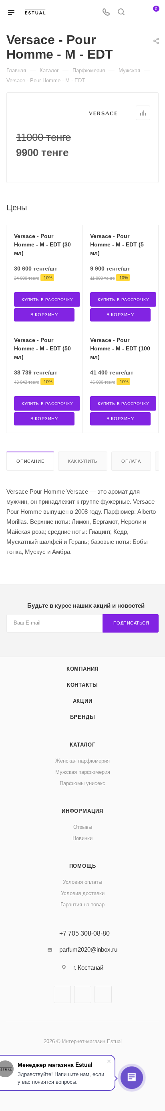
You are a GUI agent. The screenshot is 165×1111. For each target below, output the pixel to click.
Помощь (82, 866)
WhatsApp (103, 994)
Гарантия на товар (82, 904)
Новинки (82, 838)
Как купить (82, 461)
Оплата (131, 461)
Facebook (62, 994)
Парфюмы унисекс (82, 783)
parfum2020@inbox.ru (88, 949)
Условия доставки (83, 893)
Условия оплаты (82, 882)
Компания (82, 669)
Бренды (82, 717)
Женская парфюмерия (82, 761)
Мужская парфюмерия (82, 772)
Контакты (82, 685)
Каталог (82, 745)
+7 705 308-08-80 (84, 933)
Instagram (82, 994)
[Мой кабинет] (136, 12)
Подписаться (131, 623)
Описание (30, 461)
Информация (82, 811)
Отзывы (82, 827)
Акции (83, 701)
